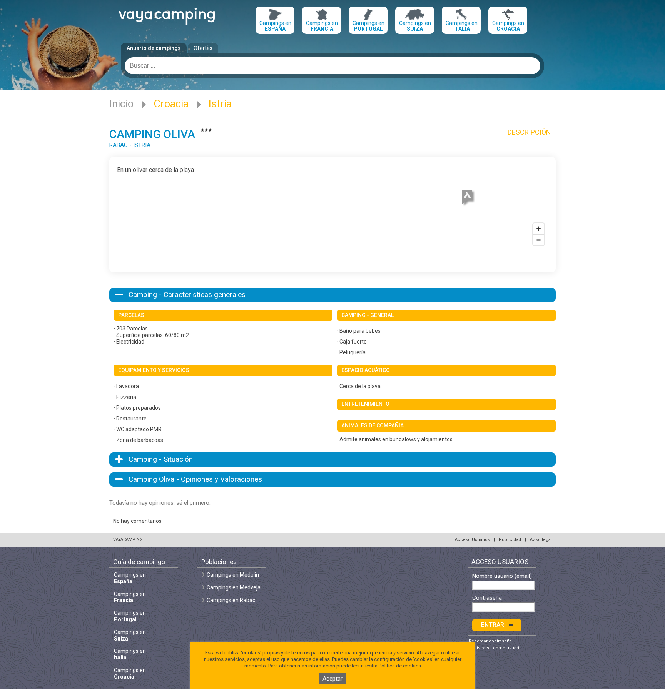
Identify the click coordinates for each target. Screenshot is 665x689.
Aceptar (332, 678)
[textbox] (332, 65)
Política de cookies (400, 666)
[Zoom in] (538, 228)
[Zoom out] (538, 239)
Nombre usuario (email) (502, 576)
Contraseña (487, 598)
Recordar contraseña (490, 641)
